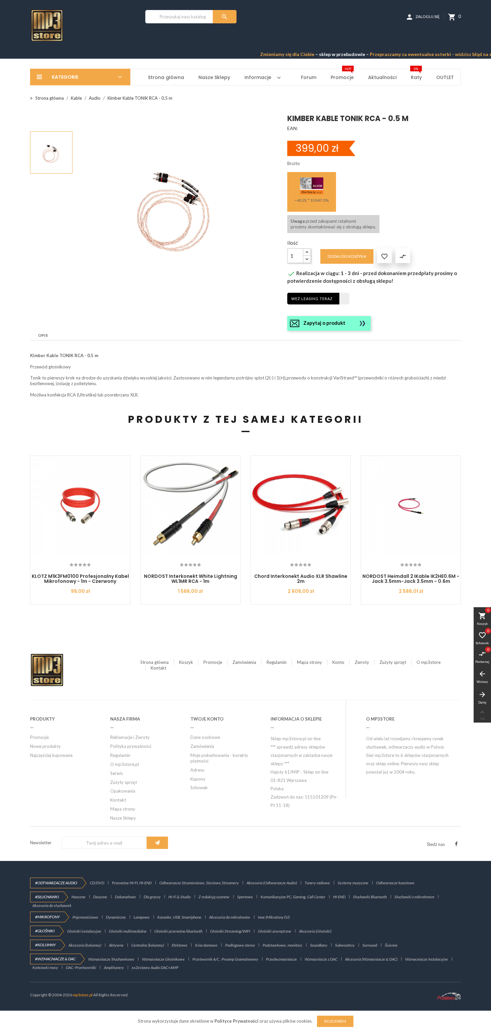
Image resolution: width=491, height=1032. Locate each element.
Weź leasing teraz (312, 298)
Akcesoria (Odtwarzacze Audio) (272, 882)
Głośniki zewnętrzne (274, 931)
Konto (338, 662)
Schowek (199, 787)
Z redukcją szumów (213, 896)
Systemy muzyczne (353, 882)
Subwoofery (345, 945)
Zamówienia (244, 662)
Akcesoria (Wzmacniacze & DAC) (371, 959)
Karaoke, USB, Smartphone (179, 917)
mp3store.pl (83, 994)
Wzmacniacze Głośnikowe (163, 959)
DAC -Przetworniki (81, 967)
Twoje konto (206, 719)
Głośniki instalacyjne (84, 931)
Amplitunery (114, 967)
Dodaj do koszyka (347, 256)
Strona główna (154, 662)
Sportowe (245, 896)
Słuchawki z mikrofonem (414, 896)
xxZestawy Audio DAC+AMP (155, 967)
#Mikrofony (47, 916)
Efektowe (179, 945)
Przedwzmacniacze (281, 959)
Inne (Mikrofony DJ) (274, 917)
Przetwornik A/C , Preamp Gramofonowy (225, 959)
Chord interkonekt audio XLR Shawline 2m (300, 579)
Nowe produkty (45, 746)
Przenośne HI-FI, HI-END (132, 882)
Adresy (197, 770)
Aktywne (116, 945)
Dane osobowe (205, 737)
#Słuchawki (47, 896)
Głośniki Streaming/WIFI (230, 931)
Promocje (212, 662)
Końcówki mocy (45, 967)
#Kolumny (45, 944)
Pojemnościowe (85, 917)
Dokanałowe (125, 896)
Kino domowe (206, 945)
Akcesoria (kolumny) (84, 945)
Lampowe (142, 917)
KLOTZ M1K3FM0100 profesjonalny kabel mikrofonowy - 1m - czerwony (80, 579)
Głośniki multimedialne (128, 931)
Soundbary (318, 945)
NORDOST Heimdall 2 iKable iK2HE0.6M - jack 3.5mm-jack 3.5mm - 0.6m (410, 579)
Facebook (456, 844)
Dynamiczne (116, 917)
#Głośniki (44, 930)
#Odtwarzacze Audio (56, 882)
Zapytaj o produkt (324, 323)
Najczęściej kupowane (51, 755)
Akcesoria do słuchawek (51, 905)
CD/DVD (97, 882)
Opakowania (122, 791)
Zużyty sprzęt (392, 662)
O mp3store (429, 662)
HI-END (339, 896)
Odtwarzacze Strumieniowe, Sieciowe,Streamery (199, 882)
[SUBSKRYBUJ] (157, 843)
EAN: (292, 128)
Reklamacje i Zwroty (130, 737)
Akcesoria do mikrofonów (229, 917)
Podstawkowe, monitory (282, 945)
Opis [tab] (43, 335)
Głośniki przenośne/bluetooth (178, 931)
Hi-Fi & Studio (179, 896)
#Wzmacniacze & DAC (55, 958)
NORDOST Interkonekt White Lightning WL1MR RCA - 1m (190, 579)
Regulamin (277, 662)
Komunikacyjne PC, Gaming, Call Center (293, 896)
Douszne (100, 896)
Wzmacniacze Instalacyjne (426, 959)
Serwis (116, 773)
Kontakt (158, 668)
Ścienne (391, 945)
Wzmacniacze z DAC (321, 959)
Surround (369, 945)
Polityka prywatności (130, 746)
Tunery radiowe (317, 882)
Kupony (197, 779)
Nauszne (78, 896)
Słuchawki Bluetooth (370, 896)
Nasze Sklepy (123, 818)
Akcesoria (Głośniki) (315, 931)
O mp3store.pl (124, 764)
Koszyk (186, 662)
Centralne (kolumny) (147, 945)
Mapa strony (309, 662)
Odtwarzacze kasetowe (395, 882)
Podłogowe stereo (240, 945)
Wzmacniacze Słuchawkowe (111, 959)
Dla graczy (152, 896)
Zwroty (362, 662)
